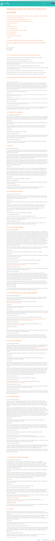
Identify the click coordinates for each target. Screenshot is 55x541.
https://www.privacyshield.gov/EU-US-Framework (17, 264)
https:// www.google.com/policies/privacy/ (26, 320)
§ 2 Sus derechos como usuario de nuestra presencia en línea (19, 19)
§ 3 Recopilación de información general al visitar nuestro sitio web (20, 21)
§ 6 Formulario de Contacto (12, 26)
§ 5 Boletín (9, 24)
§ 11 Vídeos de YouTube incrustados (14, 35)
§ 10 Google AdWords (11, 33)
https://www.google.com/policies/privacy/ (14, 302)
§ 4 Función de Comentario (12, 23)
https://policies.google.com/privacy (13, 476)
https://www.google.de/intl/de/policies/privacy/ (21, 496)
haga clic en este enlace (20, 282)
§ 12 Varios (9, 37)
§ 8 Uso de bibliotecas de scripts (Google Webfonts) (17, 30)
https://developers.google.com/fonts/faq (36, 318)
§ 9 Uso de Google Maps (11, 32)
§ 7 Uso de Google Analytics (12, 28)
